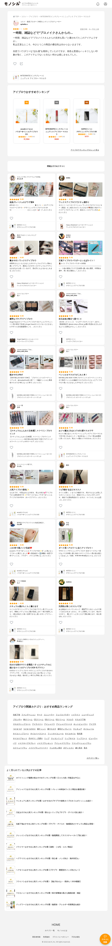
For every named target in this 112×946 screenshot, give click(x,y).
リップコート (82, 738)
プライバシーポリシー (60, 937)
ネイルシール (88, 729)
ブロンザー (17, 719)
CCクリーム (38, 719)
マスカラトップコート (22, 724)
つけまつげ (17, 729)
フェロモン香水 (55, 748)
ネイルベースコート (38, 734)
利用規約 (46, 937)
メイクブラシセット (45, 743)
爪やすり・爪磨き (36, 738)
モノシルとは (62, 930)
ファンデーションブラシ (81, 743)
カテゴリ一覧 (50, 930)
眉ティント (41, 729)
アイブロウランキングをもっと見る (85, 150)
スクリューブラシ (20, 748)
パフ (15, 743)
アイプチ (92, 724)
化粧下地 (16, 715)
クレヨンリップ (57, 738)
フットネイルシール (56, 734)
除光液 (79, 734)
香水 (85, 748)
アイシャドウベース (64, 724)
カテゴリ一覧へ (93, 758)
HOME (56, 924)
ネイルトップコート (21, 734)
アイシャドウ (49, 724)
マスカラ (69, 719)
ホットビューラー (80, 724)
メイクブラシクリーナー (38, 748)
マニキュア (77, 729)
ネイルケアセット (20, 738)
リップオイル (70, 738)
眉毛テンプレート (65, 729)
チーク (39, 715)
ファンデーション (28, 715)
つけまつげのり (29, 729)
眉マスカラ (51, 729)
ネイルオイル (70, 734)
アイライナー (37, 724)
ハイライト (75, 715)
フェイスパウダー (63, 715)
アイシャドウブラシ (62, 743)
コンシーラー (49, 715)
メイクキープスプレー (27, 743)
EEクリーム (60, 719)
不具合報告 (76, 937)
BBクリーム (28, 719)
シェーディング (88, 715)
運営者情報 (36, 937)
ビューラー (93, 738)
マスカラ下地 (80, 719)
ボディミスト (68, 748)
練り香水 (78, 748)
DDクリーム (49, 719)
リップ (46, 738)
